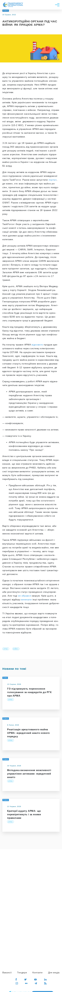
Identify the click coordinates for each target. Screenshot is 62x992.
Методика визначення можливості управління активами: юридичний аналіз (29, 773)
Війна (15, 649)
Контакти (37, 972)
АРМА (5, 649)
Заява (5, 677)
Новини (5, 718)
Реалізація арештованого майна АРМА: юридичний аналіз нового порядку (28, 733)
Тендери (22, 972)
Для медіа (54, 972)
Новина (5, 10)
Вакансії (7, 972)
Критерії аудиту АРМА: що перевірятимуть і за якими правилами (24, 814)
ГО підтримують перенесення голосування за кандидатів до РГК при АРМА (29, 692)
